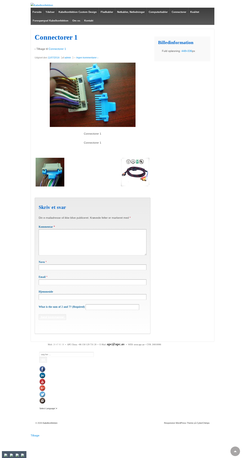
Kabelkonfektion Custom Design (78, 12)
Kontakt (88, 20)
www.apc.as (139, 344)
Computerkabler (158, 12)
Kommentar (47, 226)
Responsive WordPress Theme (178, 423)
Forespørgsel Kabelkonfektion (50, 20)
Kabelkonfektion (49, 423)
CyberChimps (203, 423)
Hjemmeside (46, 291)
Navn (42, 262)
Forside (37, 12)
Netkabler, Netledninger (131, 12)
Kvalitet (194, 12)
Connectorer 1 (57, 48)
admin (68, 57)
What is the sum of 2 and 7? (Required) (62, 306)
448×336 (186, 50)
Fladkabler (107, 12)
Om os (76, 20)
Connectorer (179, 12)
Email (42, 277)
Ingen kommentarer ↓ (87, 57)
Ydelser (50, 12)
